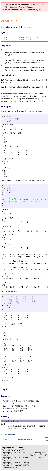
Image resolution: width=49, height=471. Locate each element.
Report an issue (8, 434)
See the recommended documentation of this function (22, 9)
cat (8, 303)
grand (14, 201)
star (7, 411)
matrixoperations (24, 439)
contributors (11, 467)
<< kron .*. (5, 439)
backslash (9, 408)
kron (7, 401)
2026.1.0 (5, 7)
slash (7, 406)
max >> (46, 438)
